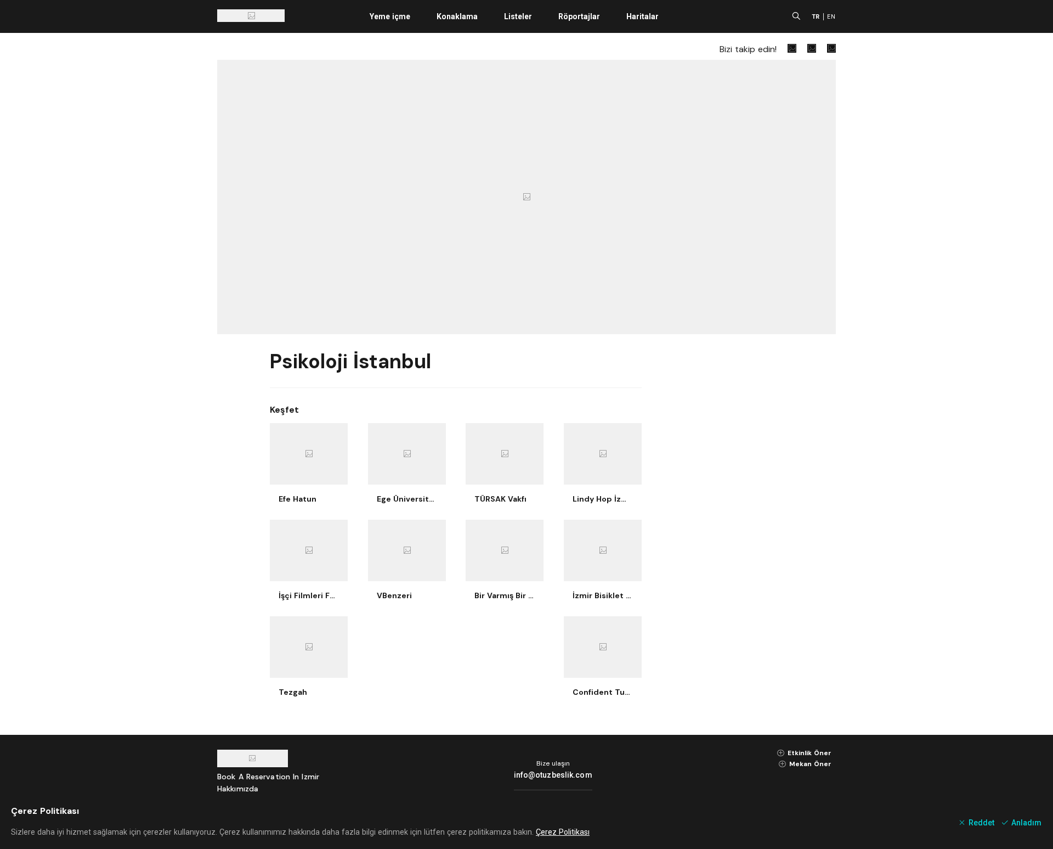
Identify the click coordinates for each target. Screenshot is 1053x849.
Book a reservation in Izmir (268, 776)
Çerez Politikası (563, 832)
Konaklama (457, 16)
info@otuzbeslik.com (553, 775)
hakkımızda (237, 788)
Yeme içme (390, 16)
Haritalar (642, 16)
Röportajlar (579, 16)
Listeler (518, 16)
